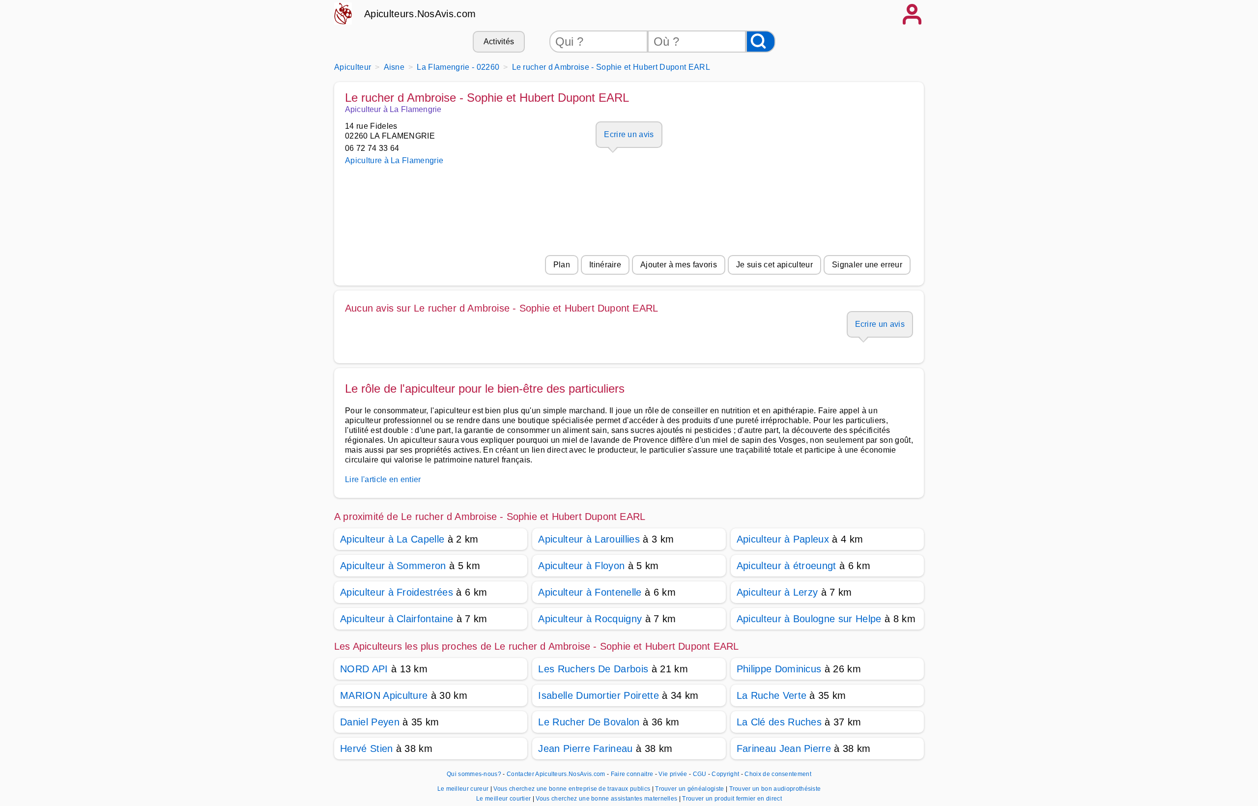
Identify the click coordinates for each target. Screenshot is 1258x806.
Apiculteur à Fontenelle (589, 592)
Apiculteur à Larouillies (589, 539)
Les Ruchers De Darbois (593, 668)
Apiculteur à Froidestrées (396, 592)
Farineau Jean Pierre (784, 748)
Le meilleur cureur (463, 788)
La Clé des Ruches (779, 722)
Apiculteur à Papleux (783, 539)
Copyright (726, 774)
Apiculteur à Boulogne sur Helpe (809, 618)
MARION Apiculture (384, 695)
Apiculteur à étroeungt (786, 565)
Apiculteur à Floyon (581, 565)
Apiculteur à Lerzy (777, 592)
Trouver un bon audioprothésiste (775, 788)
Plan (561, 264)
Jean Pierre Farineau (585, 748)
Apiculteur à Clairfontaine (396, 618)
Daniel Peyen (370, 722)
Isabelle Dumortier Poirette (598, 695)
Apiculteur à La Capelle (392, 539)
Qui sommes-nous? (474, 774)
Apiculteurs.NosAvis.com (420, 13)
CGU (700, 774)
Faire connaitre (632, 774)
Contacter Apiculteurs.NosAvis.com (556, 774)
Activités (499, 41)
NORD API (364, 668)
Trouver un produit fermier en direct (732, 798)
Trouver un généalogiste (690, 788)
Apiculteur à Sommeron (393, 565)
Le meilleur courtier (504, 798)
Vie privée (672, 774)
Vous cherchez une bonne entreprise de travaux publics (572, 788)
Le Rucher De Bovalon (588, 722)
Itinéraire (605, 264)
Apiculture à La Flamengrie (394, 160)
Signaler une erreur (867, 264)
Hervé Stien (366, 748)
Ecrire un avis (629, 134)
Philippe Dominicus (779, 668)
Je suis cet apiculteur (774, 264)
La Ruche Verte (771, 695)
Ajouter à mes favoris (678, 264)
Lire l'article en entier (383, 479)
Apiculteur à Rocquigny (590, 618)
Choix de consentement (777, 774)
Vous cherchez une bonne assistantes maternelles (607, 798)
